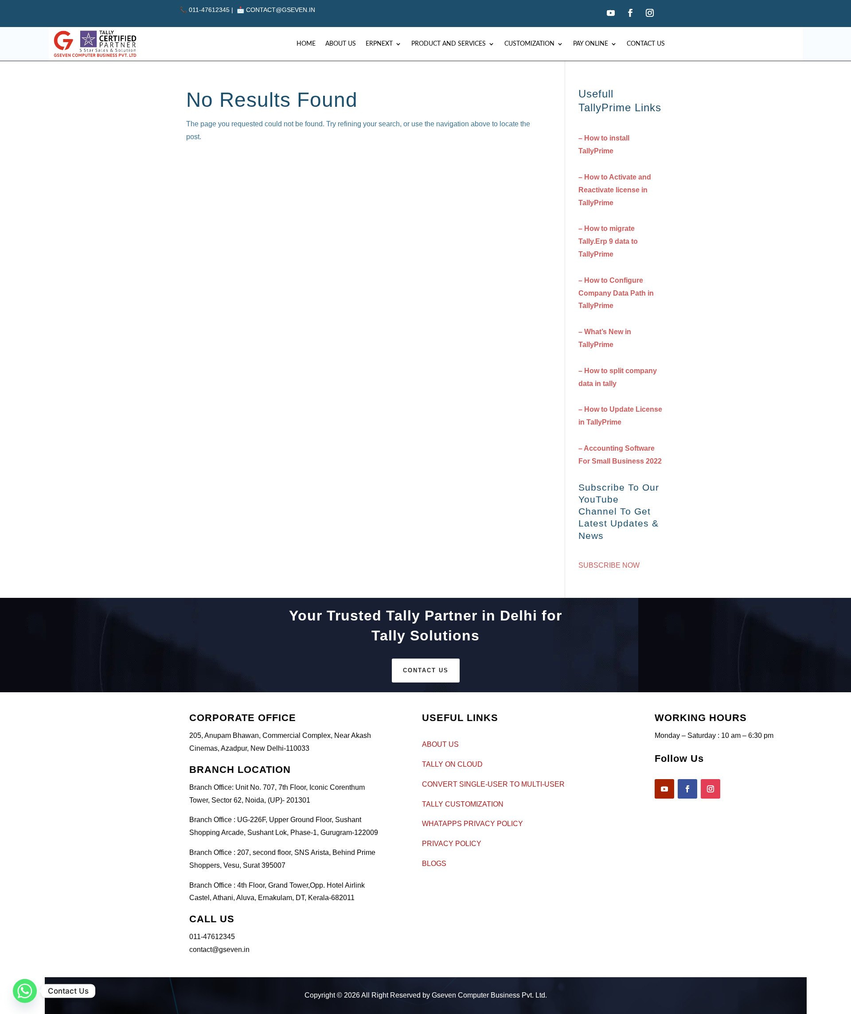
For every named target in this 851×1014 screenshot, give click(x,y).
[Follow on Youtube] (611, 13)
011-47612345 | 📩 (213, 9)
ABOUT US (440, 744)
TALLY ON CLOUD (452, 764)
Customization (529, 44)
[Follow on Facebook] (630, 13)
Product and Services (448, 44)
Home (306, 44)
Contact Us (646, 44)
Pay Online (590, 44)
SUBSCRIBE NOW (609, 565)
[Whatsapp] (25, 991)
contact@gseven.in (280, 9)
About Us (340, 44)
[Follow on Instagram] (650, 13)
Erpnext (379, 44)
